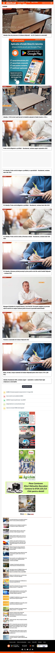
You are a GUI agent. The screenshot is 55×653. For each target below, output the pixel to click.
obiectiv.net (11, 3)
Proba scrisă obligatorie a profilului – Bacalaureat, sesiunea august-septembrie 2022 (25, 148)
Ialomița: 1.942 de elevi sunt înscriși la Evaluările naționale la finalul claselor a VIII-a (25, 117)
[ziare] (23, 513)
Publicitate (40, 642)
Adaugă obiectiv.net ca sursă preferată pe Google (15, 403)
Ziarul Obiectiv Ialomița (12, 0)
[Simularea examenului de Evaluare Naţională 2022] (27, 312)
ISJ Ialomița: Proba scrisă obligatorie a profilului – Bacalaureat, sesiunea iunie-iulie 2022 (26, 205)
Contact (44, 642)
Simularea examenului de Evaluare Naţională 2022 (16, 339)
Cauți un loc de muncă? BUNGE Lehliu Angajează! (15, 407)
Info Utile (28, 2)
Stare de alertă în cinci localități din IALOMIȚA (14, 396)
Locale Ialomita (21, 2)
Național (24, 3)
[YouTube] (27, 649)
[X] (25, 649)
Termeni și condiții (12, 642)
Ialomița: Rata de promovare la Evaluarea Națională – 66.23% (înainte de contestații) (25, 35)
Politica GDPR (34, 642)
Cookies (29, 642)
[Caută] (51, 3)
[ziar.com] (30, 513)
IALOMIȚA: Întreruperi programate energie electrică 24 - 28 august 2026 (19, 392)
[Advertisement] (27, 159)
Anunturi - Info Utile (9, 121)
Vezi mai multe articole (27, 386)
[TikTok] (30, 649)
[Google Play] (32, 649)
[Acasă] (3, 3)
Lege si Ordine (34, 2)
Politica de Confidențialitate (21, 642)
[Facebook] (22, 649)
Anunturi (19, 3)
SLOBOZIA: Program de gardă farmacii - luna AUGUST (16, 399)
